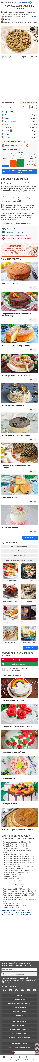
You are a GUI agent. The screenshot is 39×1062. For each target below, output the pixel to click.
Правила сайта (19, 999)
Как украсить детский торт (13, 700)
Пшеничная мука (10, 121)
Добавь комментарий (20, 664)
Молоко (7, 124)
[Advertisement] (19, 78)
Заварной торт (10, 642)
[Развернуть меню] (37, 1052)
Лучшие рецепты (19, 1021)
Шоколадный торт (10, 601)
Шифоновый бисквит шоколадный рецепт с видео (16, 315)
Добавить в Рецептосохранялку (16, 229)
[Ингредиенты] (37, 1044)
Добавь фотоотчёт (20, 660)
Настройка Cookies (19, 1011)
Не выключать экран (30, 102)
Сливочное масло (11, 115)
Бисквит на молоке (10, 497)
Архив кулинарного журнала (19, 1037)
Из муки (29, 601)
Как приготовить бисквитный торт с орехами (17, 466)
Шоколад (8, 137)
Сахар (7, 131)
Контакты (19, 1015)
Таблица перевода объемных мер (13, 142)
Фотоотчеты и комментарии (19, 1047)
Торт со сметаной (28, 642)
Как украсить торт (9, 804)
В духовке (29, 580)
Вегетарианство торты (19, 546)
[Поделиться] (37, 1048)
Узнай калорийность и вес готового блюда (20, 171)
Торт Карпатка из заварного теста (16, 375)
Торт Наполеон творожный (13, 405)
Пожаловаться (8, 22)
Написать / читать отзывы (15, 232)
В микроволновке (28, 622)
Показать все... (30, 647)
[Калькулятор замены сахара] (11, 130)
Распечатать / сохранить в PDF (16, 235)
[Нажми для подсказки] (27, 145)
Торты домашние (10, 580)
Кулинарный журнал (19, 1033)
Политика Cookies (19, 1007)
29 (36, 57)
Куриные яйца (9, 112)
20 (6, 57)
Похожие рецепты (20, 22)
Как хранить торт (9, 778)
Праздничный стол (10, 622)
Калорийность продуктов (19, 1029)
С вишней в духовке (19, 551)
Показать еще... (30, 537)
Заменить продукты (8, 107)
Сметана (8, 127)
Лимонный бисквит (10, 284)
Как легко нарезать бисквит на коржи (17, 830)
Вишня (7, 134)
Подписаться (19, 974)
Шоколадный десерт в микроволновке (19, 560)
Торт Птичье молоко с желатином (16, 435)
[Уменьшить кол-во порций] (37, 108)
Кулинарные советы (19, 1025)
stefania (7, 19)
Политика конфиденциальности (19, 1003)
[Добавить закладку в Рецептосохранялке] (32, 57)
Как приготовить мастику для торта (17, 726)
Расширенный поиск (19, 1043)
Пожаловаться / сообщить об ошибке (18, 238)
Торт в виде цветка (10, 527)
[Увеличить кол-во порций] (37, 105)
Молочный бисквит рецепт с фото (16, 346)
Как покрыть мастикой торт (13, 752)
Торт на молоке (19, 555)
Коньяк (7, 118)
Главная (19, 996)
